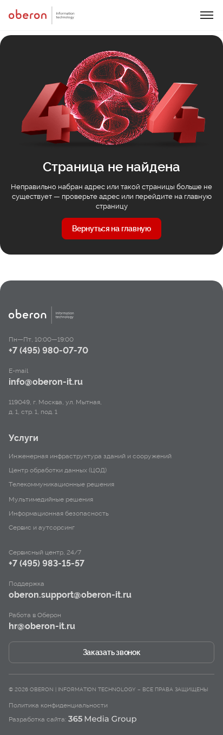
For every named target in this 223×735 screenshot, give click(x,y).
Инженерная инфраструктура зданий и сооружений (90, 456)
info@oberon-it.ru (46, 382)
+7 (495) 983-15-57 (46, 563)
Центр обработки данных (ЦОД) (58, 470)
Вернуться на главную (111, 228)
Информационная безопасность (59, 513)
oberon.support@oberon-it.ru (70, 595)
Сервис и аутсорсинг (42, 527)
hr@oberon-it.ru (42, 626)
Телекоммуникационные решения (61, 484)
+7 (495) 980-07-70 (48, 350)
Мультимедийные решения (51, 499)
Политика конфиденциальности (58, 705)
